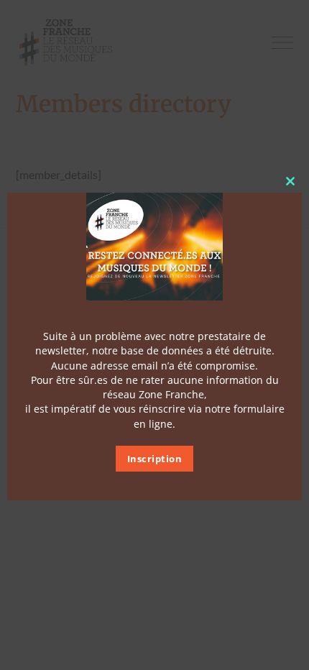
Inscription (155, 458)
